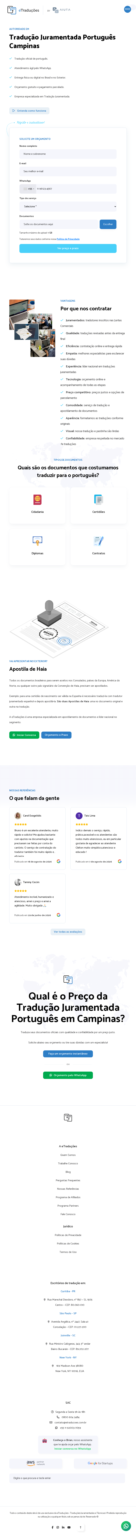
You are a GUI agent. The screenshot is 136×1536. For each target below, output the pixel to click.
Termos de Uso (68, 1252)
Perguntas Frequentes (68, 1180)
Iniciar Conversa (26, 735)
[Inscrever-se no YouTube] (69, 1527)
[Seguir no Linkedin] (63, 1527)
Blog (68, 1172)
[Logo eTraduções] (21, 10)
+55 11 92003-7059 (70, 1428)
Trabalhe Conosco (68, 1163)
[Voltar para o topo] (80, 1527)
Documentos (26, 216)
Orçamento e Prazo (56, 735)
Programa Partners (68, 1206)
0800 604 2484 (70, 1417)
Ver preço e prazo (68, 248)
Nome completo (28, 146)
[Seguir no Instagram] (58, 1527)
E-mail (22, 164)
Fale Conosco (68, 1214)
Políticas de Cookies (68, 1243)
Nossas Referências (68, 1189)
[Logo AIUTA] (61, 10)
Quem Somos (68, 1155)
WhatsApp (25, 181)
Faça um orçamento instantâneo (68, 1054)
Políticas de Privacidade (68, 1235)
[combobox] (28, 189)
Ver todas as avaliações (68, 932)
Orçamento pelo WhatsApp (70, 1075)
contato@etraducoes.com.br (70, 1422)
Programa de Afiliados (68, 1197)
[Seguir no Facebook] (52, 1527)
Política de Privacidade (68, 239)
